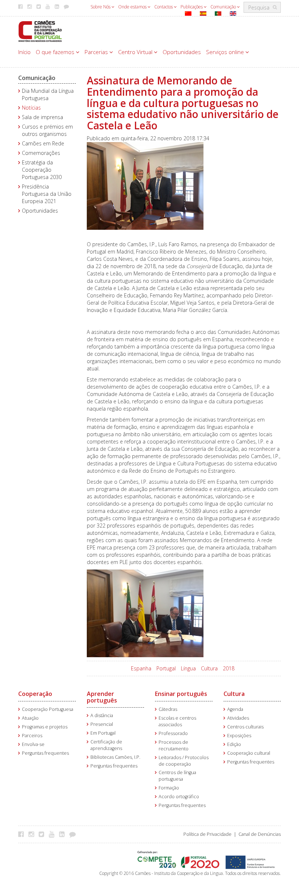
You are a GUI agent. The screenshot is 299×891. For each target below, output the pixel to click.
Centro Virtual (136, 52)
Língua (188, 668)
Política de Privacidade (207, 834)
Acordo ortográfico (179, 796)
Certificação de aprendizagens (106, 745)
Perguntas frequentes (45, 753)
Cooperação (35, 694)
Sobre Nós (101, 7)
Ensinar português (181, 694)
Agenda (235, 709)
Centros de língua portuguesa (177, 775)
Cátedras (168, 709)
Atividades (238, 718)
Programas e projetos (44, 727)
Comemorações (41, 152)
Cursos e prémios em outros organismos (47, 130)
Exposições (239, 735)
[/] (40, 30)
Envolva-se (33, 744)
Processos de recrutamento (174, 745)
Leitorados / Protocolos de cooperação (184, 760)
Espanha (141, 668)
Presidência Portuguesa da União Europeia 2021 (46, 194)
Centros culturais (245, 727)
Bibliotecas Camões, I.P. (115, 757)
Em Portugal (103, 733)
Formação (169, 788)
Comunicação (223, 7)
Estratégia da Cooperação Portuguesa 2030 (42, 169)
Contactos (164, 7)
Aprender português (102, 697)
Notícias (31, 107)
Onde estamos (133, 7)
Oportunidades (182, 52)
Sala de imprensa (42, 117)
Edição (234, 744)
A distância (101, 715)
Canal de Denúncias (259, 834)
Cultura (209, 668)
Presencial (101, 724)
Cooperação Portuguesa (47, 709)
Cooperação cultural (248, 753)
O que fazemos (56, 52)
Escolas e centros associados (177, 721)
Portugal (166, 668)
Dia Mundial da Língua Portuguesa (48, 94)
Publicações (192, 7)
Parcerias (97, 52)
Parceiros (32, 735)
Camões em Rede (43, 143)
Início (24, 52)
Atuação (30, 718)
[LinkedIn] (63, 834)
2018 (228, 668)
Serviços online (225, 52)
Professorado (173, 733)
